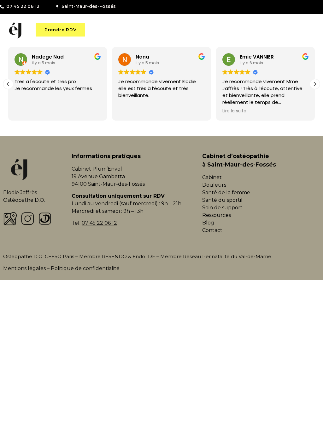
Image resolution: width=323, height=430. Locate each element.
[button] (315, 84)
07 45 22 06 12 (99, 223)
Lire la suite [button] (234, 111)
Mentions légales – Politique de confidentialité (61, 268)
